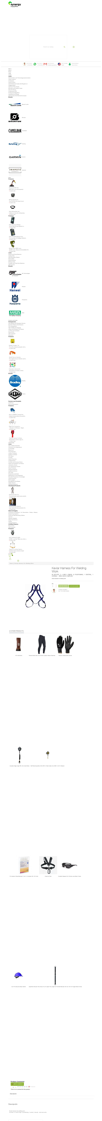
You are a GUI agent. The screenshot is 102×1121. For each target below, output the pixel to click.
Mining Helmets (12, 260)
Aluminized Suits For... (14, 494)
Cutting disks (11, 255)
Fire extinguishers (12, 326)
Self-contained (11, 333)
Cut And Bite (11, 448)
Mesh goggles (11, 479)
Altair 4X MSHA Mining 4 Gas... (16, 236)
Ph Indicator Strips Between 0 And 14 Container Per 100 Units (24, 876)
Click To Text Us (40, 63)
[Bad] (25, 1086)
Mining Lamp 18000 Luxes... (15, 248)
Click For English (64, 63)
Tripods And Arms (12, 522)
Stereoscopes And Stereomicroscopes (17, 95)
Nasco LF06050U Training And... (16, 414)
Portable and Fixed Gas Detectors (16, 263)
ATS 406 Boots (18, 655)
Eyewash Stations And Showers (15, 324)
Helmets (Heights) (12, 518)
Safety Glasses (12, 482)
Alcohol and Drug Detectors (14, 254)
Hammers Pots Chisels (13, 86)
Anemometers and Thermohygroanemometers (19, 77)
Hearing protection (12, 469)
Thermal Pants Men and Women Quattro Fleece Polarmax (42, 655)
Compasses (11, 80)
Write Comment (17, 1084)
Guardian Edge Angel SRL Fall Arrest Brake (19, 765)
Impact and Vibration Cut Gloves (16, 329)
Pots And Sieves (12, 89)
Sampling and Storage (13, 94)
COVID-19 (10, 402)
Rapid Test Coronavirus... (15, 426)
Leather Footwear (12, 453)
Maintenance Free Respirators (15, 475)
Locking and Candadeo (13, 330)
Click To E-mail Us (50, 63)
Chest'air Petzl (48, 876)
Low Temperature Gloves (14, 466)
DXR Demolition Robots (14, 257)
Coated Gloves (11, 460)
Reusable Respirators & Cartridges (16, 476)
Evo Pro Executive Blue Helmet (19, 986)
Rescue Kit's (11, 332)
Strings (10, 521)
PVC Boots (11, 456)
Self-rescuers (11, 264)
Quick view (12, 190)
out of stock (63, 586)
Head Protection (12, 468)
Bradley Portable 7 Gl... (14, 345)
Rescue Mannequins (13, 404)
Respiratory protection (13, 474)
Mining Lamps (11, 261)
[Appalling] (27, 1086)
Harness (10, 516)
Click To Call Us (29, 63)
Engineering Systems (13, 513)
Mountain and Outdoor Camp (15, 88)
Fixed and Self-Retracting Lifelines (16, 515)
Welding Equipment (13, 484)
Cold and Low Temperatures (15, 447)
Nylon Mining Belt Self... (14, 211)
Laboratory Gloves (12, 465)
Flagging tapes (11, 85)
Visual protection (12, 478)
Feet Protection (12, 451)
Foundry (10, 457)
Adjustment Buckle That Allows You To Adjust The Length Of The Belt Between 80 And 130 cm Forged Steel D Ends (55, 986)
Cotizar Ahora (74, 586)
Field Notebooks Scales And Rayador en (17, 83)
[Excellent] (18, 1086)
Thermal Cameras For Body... (16, 438)
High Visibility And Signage (14, 327)
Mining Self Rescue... (14, 199)
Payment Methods (75, 63)
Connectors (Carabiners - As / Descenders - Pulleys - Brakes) (22, 512)
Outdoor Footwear (12, 454)
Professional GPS (12, 91)
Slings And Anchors (12, 519)
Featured (32, 1086)
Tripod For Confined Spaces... (16, 549)
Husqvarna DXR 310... (14, 187)
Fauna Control (11, 82)
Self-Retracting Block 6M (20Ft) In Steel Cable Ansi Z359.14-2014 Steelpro (48, 765)
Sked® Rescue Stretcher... (15, 357)
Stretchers (10, 335)
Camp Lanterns (12, 79)
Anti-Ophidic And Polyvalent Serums (16, 323)
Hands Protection (12, 459)
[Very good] (21, 1086)
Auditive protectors (12, 471)
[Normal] (23, 1086)
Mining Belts (11, 258)
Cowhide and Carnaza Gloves (15, 462)
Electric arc (11, 450)
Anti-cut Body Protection (14, 445)
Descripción (13, 1093)
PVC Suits (10, 472)
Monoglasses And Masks (14, 481)
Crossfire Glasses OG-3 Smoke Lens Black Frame (69, 876)
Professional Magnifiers (13, 92)
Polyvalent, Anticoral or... (15, 369)
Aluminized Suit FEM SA (15, 506)
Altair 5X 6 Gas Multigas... (15, 224)
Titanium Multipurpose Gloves (65, 655)
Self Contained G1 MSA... (15, 537)
